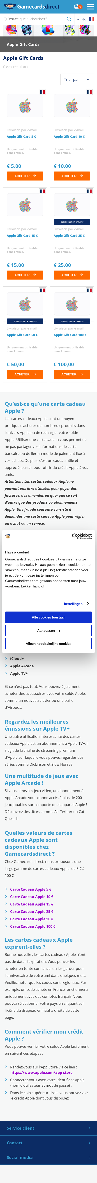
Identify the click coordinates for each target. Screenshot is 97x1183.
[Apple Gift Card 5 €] (25, 136)
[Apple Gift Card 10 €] (72, 136)
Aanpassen (46, 630)
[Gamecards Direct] (31, 7)
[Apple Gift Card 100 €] (72, 334)
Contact (15, 1142)
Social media (20, 1157)
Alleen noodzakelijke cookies (48, 644)
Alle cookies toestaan (48, 617)
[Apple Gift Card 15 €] (25, 235)
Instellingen (73, 604)
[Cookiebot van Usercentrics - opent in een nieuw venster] (72, 536)
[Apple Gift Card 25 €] (72, 235)
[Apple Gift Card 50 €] (25, 334)
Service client (20, 1128)
